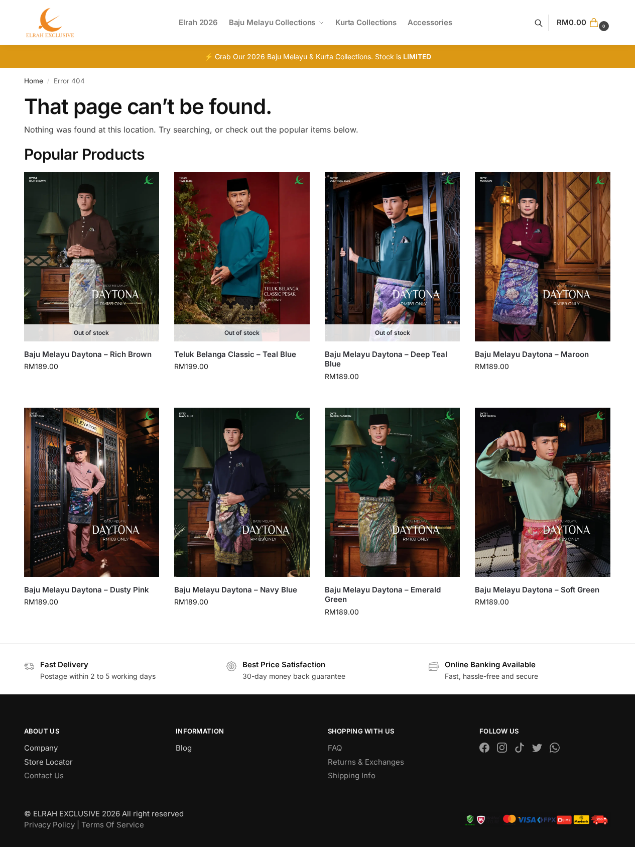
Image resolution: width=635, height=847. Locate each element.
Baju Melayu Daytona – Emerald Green (383, 594)
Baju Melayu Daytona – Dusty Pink (86, 589)
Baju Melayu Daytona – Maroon (532, 354)
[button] (584, 23)
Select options (91, 387)
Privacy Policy (49, 824)
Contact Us (44, 775)
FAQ (335, 748)
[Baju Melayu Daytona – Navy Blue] (242, 492)
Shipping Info (351, 775)
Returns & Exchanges (366, 762)
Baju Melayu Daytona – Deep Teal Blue (386, 359)
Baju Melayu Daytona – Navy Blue (235, 589)
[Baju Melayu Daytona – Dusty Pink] (92, 492)
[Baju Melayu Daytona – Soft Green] (542, 492)
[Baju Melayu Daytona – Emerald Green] (392, 492)
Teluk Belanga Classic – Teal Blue (235, 354)
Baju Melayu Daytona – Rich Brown (88, 354)
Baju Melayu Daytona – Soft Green (537, 589)
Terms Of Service (112, 824)
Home (33, 81)
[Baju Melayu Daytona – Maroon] (542, 256)
